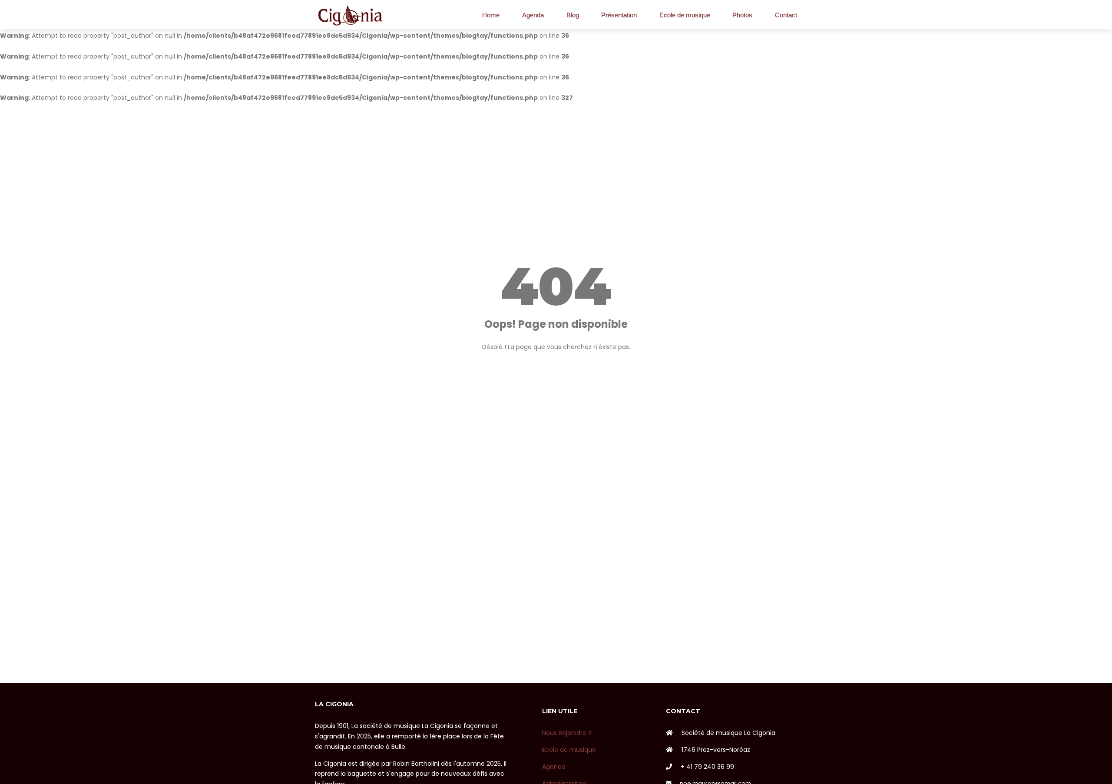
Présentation (619, 15)
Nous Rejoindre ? (567, 732)
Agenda (533, 15)
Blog (572, 15)
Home (491, 15)
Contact (786, 15)
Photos (742, 15)
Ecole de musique (684, 15)
